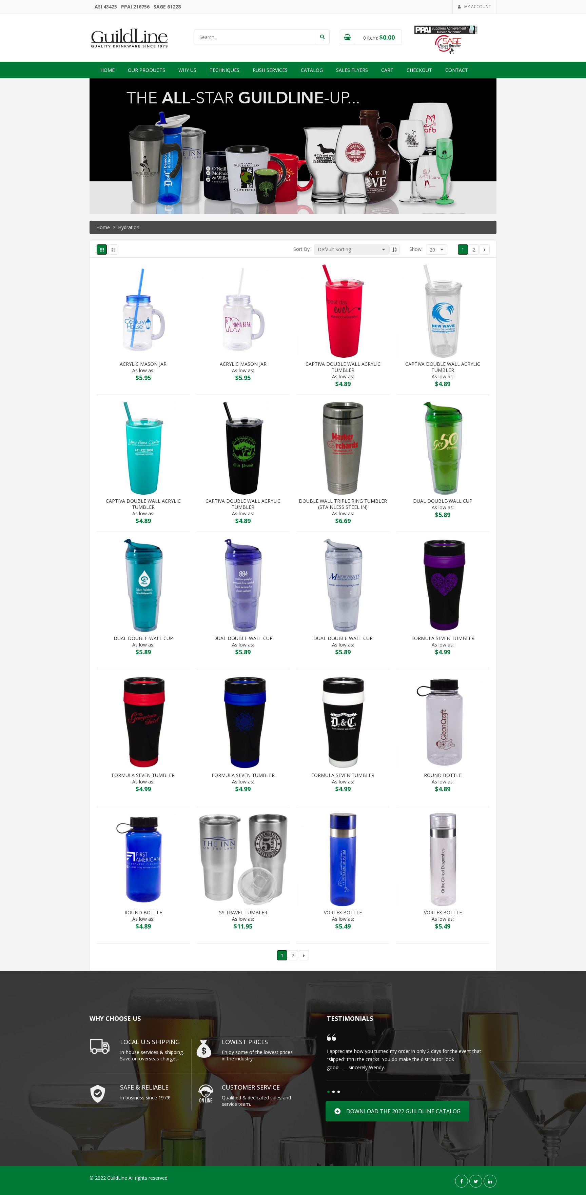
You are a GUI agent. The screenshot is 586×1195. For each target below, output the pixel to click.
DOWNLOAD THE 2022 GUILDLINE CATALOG (403, 1111)
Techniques (224, 70)
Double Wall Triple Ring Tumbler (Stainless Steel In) (343, 504)
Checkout (419, 70)
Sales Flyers (352, 70)
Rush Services (270, 70)
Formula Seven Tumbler (442, 638)
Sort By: (302, 249)
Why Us (187, 70)
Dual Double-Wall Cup (442, 501)
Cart (387, 70)
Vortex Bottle (343, 913)
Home (107, 70)
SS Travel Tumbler (243, 913)
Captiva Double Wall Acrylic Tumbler (343, 367)
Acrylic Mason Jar (143, 364)
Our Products (146, 70)
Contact (456, 70)
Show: (416, 249)
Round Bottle (443, 775)
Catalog (312, 70)
